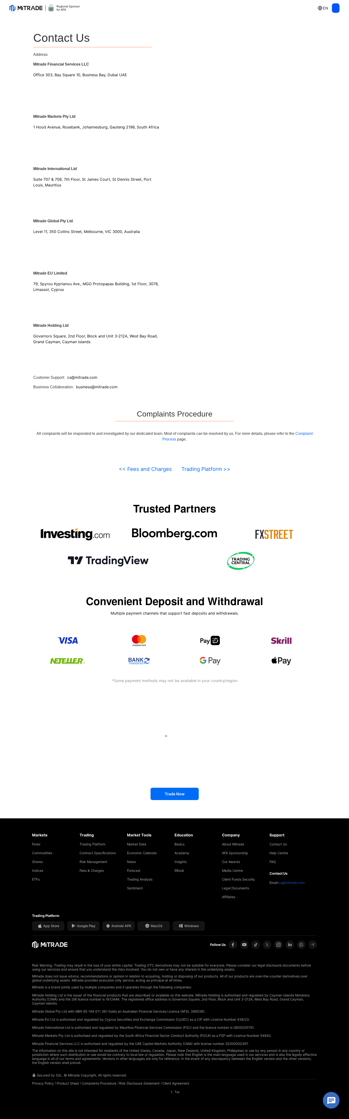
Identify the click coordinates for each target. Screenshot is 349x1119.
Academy (181, 853)
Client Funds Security (238, 879)
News (131, 862)
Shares (37, 862)
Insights (180, 862)
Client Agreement (175, 1083)
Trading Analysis (139, 879)
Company (231, 835)
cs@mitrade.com (291, 883)
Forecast (133, 870)
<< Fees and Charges (145, 469)
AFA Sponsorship (235, 853)
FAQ (272, 862)
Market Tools (139, 835)
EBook (179, 870)
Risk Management (93, 862)
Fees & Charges (92, 870)
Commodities (42, 853)
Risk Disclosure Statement (139, 1083)
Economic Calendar (142, 853)
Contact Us (278, 844)
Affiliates (228, 897)
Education (183, 835)
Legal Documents (235, 888)
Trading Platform (92, 844)
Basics (179, 844)
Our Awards (231, 862)
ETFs (36, 879)
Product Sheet (68, 1083)
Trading (87, 835)
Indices (37, 870)
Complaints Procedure (99, 1083)
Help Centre (278, 853)
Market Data (136, 844)
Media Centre (232, 870)
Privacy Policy (43, 1083)
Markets (39, 835)
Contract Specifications (98, 853)
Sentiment (135, 888)
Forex (36, 844)
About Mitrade (233, 844)
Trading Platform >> (206, 469)
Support (276, 835)
